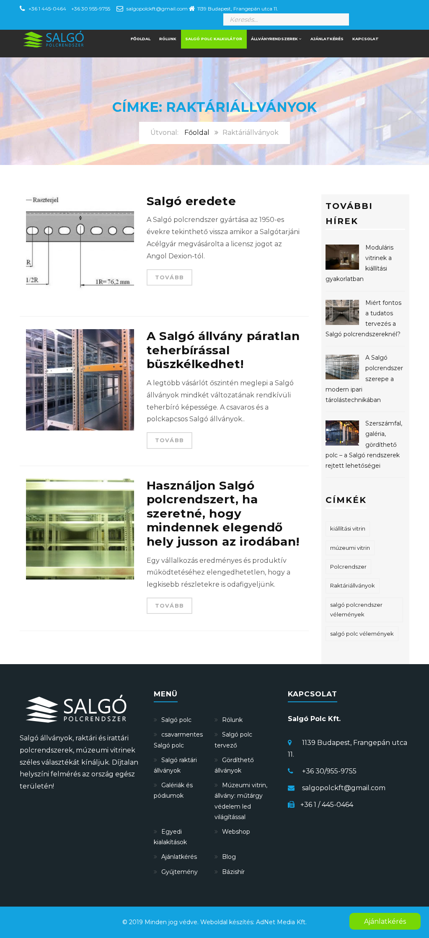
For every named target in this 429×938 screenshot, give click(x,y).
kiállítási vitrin (347, 528)
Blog (229, 857)
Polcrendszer (348, 566)
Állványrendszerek (275, 38)
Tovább (169, 277)
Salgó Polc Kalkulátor (213, 38)
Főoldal (196, 133)
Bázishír (233, 872)
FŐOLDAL (140, 38)
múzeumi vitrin (350, 547)
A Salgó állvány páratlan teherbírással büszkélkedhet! (223, 350)
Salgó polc (176, 720)
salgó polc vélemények (362, 633)
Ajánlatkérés (327, 38)
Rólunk (167, 38)
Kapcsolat (365, 38)
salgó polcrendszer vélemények (356, 609)
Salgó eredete (191, 201)
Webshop (236, 831)
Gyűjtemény (179, 872)
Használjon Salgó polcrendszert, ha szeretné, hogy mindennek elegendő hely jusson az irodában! (223, 513)
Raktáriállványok (352, 585)
